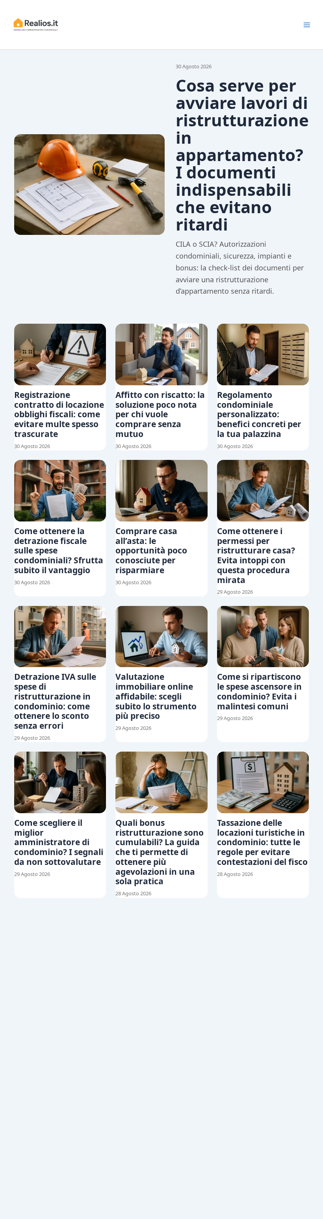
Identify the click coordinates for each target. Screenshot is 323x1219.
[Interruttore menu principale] (307, 25)
